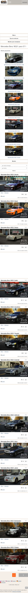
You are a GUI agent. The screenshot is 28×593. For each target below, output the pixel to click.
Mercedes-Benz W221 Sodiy (14, 130)
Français (14, 581)
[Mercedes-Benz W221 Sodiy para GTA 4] (14, 124)
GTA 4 (2, 192)
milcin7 (3, 196)
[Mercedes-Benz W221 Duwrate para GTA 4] (14, 369)
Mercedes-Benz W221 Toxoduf (14, 157)
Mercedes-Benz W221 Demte (14, 91)
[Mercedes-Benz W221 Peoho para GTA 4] (14, 111)
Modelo (14, 161)
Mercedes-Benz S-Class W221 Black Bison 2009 (14, 64)
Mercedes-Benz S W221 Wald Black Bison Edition (14, 77)
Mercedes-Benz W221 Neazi (14, 104)
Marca (14, 35)
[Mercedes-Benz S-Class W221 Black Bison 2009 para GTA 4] (14, 58)
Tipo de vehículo (14, 38)
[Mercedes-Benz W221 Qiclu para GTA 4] (14, 451)
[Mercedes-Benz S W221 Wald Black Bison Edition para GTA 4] (14, 71)
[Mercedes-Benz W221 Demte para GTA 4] (14, 84)
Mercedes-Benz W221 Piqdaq (10, 547)
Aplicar (14, 170)
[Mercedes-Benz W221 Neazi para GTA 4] (14, 97)
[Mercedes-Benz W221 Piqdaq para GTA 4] (14, 556)
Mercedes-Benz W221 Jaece (9, 468)
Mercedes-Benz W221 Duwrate (10, 360)
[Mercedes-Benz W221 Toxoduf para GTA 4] (14, 150)
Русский (3, 581)
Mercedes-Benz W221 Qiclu (9, 441)
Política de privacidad (16, 591)
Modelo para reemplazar (14, 41)
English (8, 581)
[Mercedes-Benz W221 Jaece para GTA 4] (14, 477)
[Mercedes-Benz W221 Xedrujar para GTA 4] (14, 424)
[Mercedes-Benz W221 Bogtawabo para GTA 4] (14, 530)
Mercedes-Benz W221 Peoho (14, 117)
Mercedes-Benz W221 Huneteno (14, 144)
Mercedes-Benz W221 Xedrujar (10, 415)
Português (3, 582)
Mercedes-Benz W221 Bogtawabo (11, 521)
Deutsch (19, 581)
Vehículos (6, 192)
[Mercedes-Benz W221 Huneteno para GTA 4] (14, 137)
